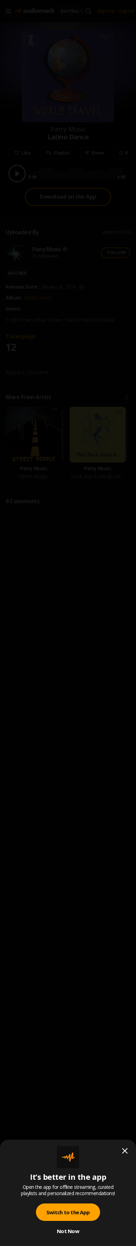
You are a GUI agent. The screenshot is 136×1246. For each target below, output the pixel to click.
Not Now (68, 1231)
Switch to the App (68, 1212)
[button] (68, 623)
